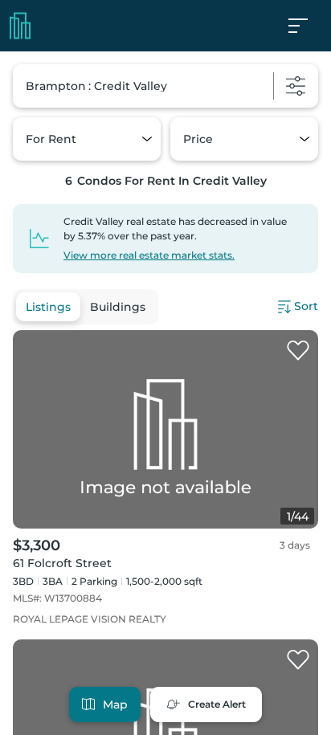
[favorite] (298, 351)
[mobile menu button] (307, 25)
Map (115, 704)
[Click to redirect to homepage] (20, 25)
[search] (165, 86)
